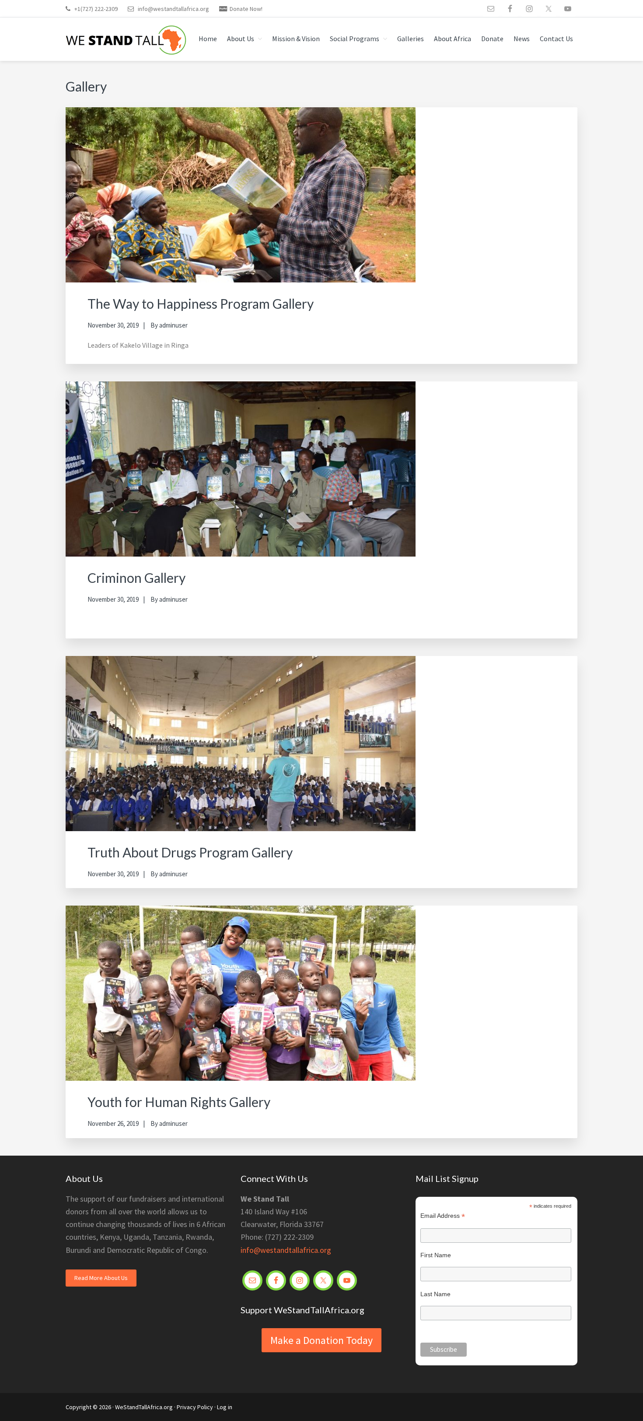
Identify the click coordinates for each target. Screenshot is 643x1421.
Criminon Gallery (136, 577)
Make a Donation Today (321, 1340)
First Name (435, 1255)
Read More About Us (101, 1278)
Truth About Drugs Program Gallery (190, 852)
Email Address (442, 1216)
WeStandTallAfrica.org (144, 1407)
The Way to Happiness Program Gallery (200, 303)
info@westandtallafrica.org (173, 9)
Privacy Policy (195, 1407)
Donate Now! (246, 9)
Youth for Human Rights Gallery (178, 1102)
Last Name (435, 1294)
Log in (224, 1407)
